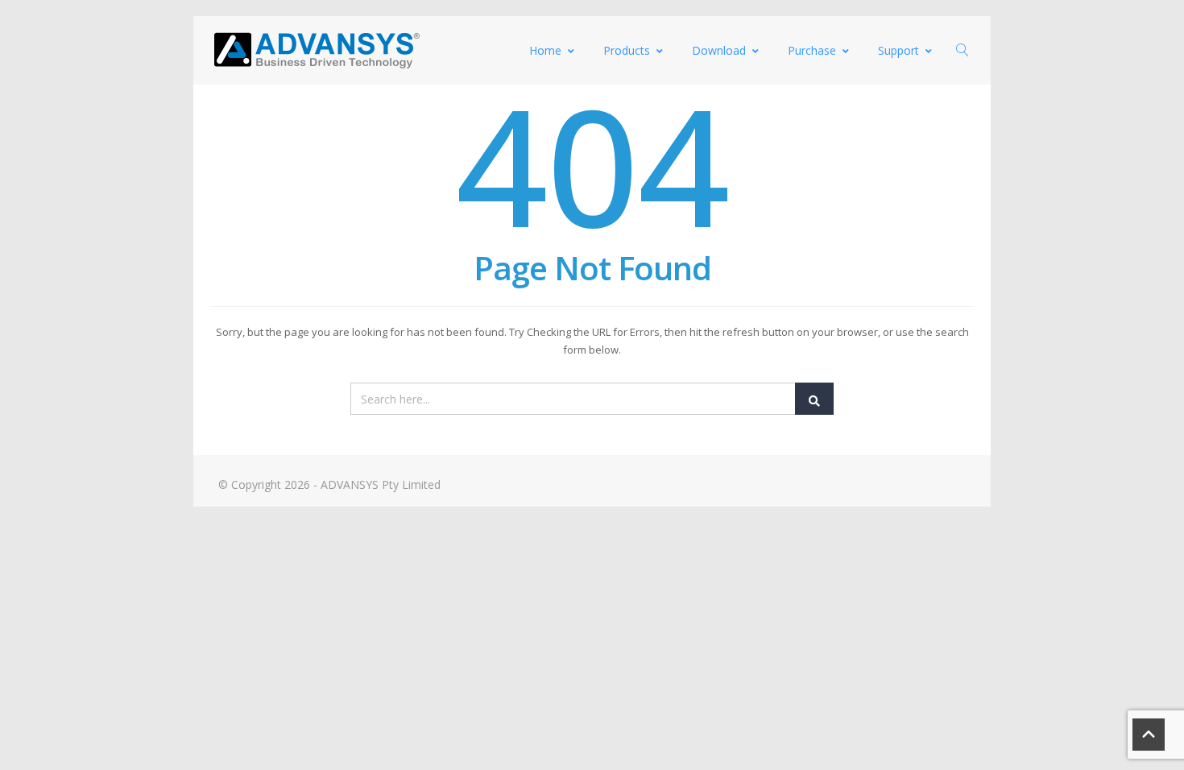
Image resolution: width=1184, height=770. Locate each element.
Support (898, 50)
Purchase (812, 50)
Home (545, 50)
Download (719, 50)
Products (626, 50)
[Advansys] (316, 50)
